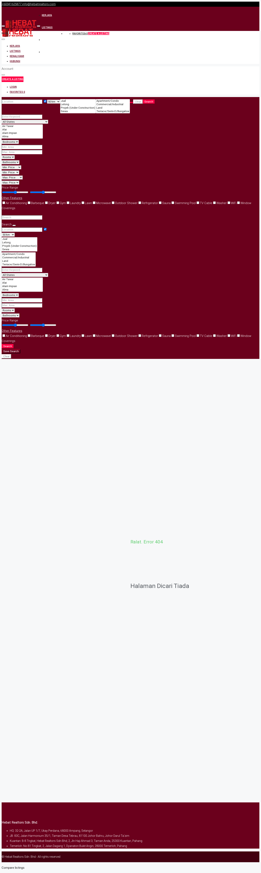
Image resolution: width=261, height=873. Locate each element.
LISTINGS (47, 27)
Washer (221, 203)
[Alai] (22, 129)
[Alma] (22, 136)
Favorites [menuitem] (80, 33)
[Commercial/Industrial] (113, 104)
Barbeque (37, 203)
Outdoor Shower (126, 203)
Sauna (166, 203)
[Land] (113, 108)
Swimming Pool (185, 203)
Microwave (103, 203)
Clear (138, 101)
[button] (130, 198)
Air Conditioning (16, 203)
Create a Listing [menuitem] (98, 33)
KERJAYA (47, 15)
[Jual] (78, 101)
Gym (63, 203)
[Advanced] (131, 102)
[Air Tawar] (22, 126)
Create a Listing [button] (12, 79)
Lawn (88, 203)
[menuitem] (13, 87)
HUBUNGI (47, 51)
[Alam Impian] (22, 133)
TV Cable (206, 203)
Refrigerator (150, 203)
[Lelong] (78, 104)
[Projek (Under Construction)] (78, 108)
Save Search (11, 351)
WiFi (233, 203)
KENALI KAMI (49, 39)
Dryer (52, 203)
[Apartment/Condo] (113, 101)
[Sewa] (78, 111)
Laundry (75, 203)
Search (148, 101)
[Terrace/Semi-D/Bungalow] (113, 111)
